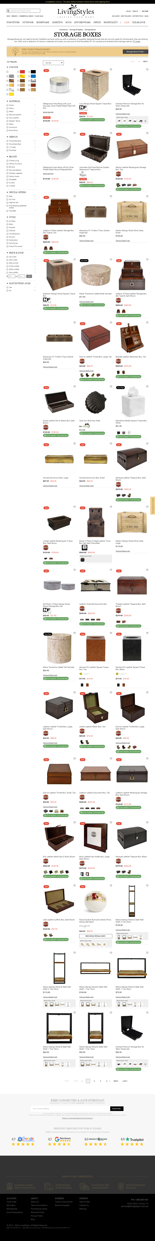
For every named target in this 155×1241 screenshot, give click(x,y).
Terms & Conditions (39, 1205)
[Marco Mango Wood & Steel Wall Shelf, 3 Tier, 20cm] (132, 901)
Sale (10, 196)
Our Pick (12, 199)
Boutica (12, 167)
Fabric (11, 108)
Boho (11, 224)
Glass (11, 124)
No (10, 290)
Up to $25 (12, 257)
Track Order (11, 1202)
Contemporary (14, 234)
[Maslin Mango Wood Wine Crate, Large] (132, 522)
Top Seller (12, 211)
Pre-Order (12, 150)
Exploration (13, 240)
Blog (146, 16)
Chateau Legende (15, 173)
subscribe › (117, 1109)
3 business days (15, 141)
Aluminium (13, 127)
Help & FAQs (84, 1202)
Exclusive (116, 16)
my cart (145, 11)
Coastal (12, 227)
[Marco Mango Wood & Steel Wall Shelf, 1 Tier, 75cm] (95, 968)
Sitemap (82, 1209)
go (29, 276)
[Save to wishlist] (75, 69)
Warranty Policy (37, 1212)
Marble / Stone (14, 121)
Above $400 (13, 272)
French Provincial (15, 246)
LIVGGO (12, 186)
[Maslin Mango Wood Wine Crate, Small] (132, 211)
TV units (136, 41)
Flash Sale (39, 16)
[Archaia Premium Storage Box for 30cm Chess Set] (132, 85)
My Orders (11, 1205)
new (8, 16)
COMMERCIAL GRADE (26, 16)
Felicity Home (14, 176)
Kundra (12, 183)
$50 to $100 (13, 263)
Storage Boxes (90, 30)
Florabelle (12, 179)
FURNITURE (13, 22)
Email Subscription (15, 1212)
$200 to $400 (14, 269)
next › (145, 61)
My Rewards (12, 1209)
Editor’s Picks (138, 16)
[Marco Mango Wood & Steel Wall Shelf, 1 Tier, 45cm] (132, 968)
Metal (11, 111)
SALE (126, 22)
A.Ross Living (14, 161)
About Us (35, 1202)
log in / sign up (132, 11)
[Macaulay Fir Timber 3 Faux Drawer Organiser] (59, 338)
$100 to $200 (14, 266)
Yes (10, 287)
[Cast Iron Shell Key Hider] (95, 402)
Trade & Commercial (63, 1202)
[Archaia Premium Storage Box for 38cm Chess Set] (132, 1028)
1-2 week (12, 147)
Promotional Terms (39, 1209)
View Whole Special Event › (95, 936)
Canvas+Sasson (15, 170)
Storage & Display (76, 30)
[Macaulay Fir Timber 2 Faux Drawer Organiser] (95, 211)
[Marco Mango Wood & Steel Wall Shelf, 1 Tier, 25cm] (59, 1028)
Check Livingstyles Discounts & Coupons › (77, 1118)
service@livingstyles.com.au (134, 1206)
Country (12, 237)
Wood (11, 105)
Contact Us (84, 1205)
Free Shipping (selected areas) (17, 207)
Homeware (63, 30)
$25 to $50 (13, 260)
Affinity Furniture (15, 164)
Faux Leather (14, 118)
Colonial (12, 231)
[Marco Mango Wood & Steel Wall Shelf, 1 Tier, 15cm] (95, 1028)
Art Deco (12, 221)
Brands (14, 16)
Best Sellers (126, 16)
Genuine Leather (15, 115)
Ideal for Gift (13, 202)
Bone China (13, 130)
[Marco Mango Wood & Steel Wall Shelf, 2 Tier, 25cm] (59, 968)
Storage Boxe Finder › (135, 51)
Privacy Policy (37, 1216)
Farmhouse (13, 243)
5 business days (15, 144)
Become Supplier (62, 1205)
